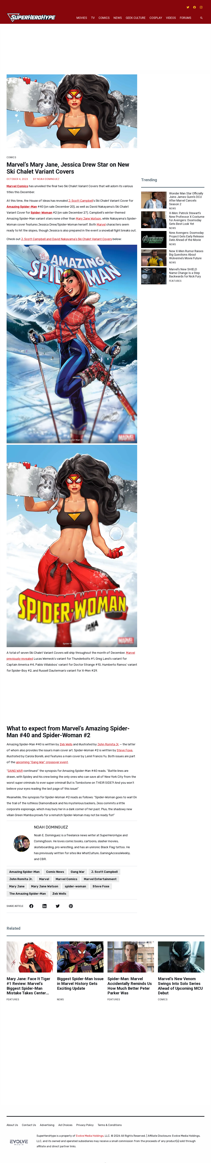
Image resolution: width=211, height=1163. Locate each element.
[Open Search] (201, 18)
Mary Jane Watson (88, 218)
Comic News (55, 872)
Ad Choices (65, 1125)
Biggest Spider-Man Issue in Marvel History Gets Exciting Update (80, 983)
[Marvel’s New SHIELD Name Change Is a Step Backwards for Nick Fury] (153, 276)
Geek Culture (136, 18)
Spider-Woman (41, 212)
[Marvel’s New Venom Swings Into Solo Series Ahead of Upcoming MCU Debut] (181, 957)
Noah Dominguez (48, 179)
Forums (185, 18)
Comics (104, 18)
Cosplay (156, 18)
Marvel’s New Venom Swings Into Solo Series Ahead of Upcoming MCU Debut (180, 985)
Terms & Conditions (110, 1125)
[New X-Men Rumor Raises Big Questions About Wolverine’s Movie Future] (153, 257)
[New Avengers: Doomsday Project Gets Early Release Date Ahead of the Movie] (153, 239)
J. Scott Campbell (80, 201)
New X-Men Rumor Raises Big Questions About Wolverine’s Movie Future (186, 254)
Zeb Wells (66, 744)
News (118, 18)
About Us (12, 1125)
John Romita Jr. (108, 744)
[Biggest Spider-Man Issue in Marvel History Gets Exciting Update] (80, 957)
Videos (171, 18)
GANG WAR (15, 771)
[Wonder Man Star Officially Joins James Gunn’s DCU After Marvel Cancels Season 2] (153, 200)
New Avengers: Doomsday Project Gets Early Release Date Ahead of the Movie (186, 236)
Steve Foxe (124, 750)
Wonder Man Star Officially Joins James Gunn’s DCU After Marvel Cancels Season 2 (186, 199)
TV (93, 18)
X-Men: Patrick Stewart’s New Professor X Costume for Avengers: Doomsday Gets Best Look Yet (186, 218)
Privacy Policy (85, 1125)
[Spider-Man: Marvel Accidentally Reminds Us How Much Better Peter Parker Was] (130, 957)
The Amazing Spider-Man (27, 893)
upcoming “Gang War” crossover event (42, 762)
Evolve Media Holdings (90, 1135)
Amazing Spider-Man (22, 206)
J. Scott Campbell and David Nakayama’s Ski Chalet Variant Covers (66, 239)
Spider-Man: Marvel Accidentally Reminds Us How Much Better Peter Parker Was (129, 985)
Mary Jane (17, 886)
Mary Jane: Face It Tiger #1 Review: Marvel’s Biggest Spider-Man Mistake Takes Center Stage (28, 986)
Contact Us (29, 1125)
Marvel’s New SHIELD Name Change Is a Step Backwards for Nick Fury (185, 273)
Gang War (78, 872)
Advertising (47, 1125)
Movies (81, 18)
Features (175, 281)
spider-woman (75, 886)
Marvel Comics (17, 186)
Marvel (101, 224)
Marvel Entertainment (100, 879)
